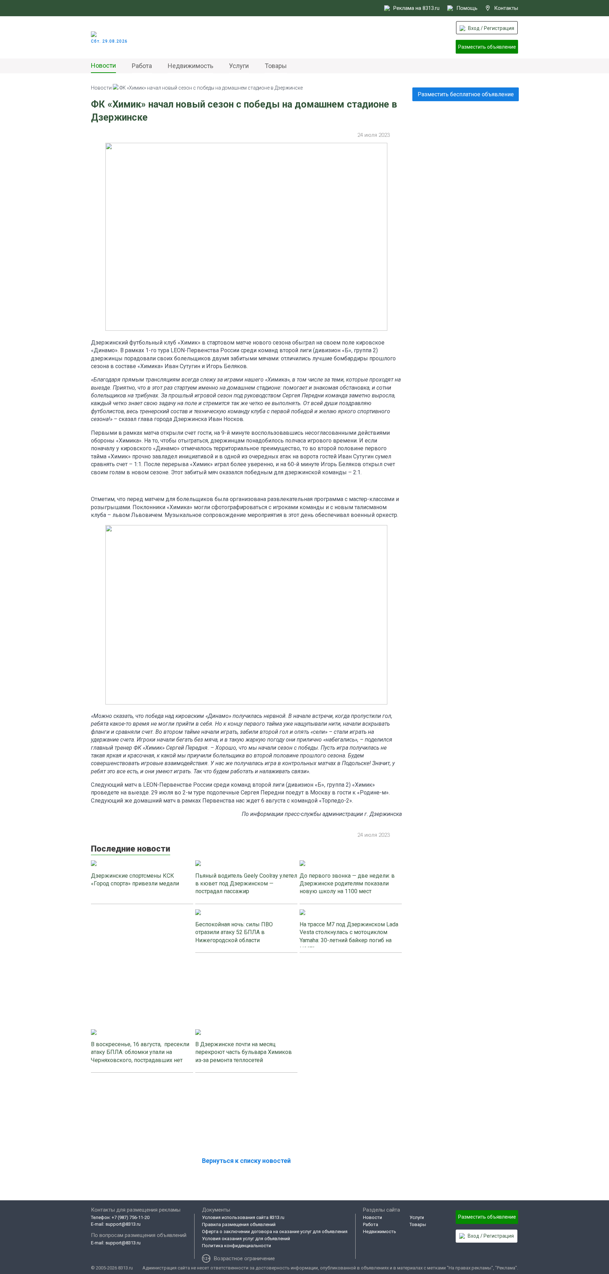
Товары (276, 65)
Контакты (506, 8)
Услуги (239, 65)
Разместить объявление (487, 47)
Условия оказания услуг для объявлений (246, 1238)
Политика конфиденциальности (236, 1245)
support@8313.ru (123, 1224)
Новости (103, 65)
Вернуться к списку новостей (246, 1160)
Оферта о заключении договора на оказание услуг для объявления (274, 1231)
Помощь (467, 8)
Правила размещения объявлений (239, 1224)
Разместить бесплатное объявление (466, 94)
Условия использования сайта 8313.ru (243, 1217)
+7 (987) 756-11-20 (130, 1217)
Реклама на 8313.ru (416, 8)
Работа (142, 65)
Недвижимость (190, 65)
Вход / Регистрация (491, 28)
